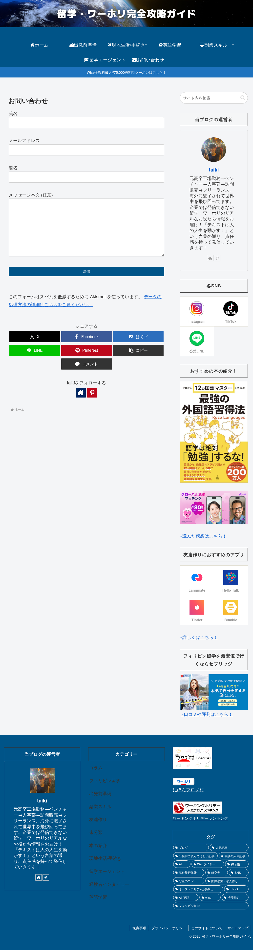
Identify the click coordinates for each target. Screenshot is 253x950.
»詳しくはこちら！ (199, 637)
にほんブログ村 (188, 789)
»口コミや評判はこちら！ (207, 714)
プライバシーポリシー (168, 927)
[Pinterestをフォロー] (92, 393)
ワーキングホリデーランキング (200, 818)
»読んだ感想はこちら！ (203, 535)
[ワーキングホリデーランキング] (197, 807)
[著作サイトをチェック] (81, 393)
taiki (214, 169)
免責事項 (139, 927)
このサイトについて (206, 927)
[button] (138, 350)
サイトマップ (238, 927)
